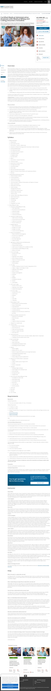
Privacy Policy (33, 688)
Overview (2, 65)
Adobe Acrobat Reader (13, 414)
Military (36, 681)
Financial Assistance (38, 682)
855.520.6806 (3, 81)
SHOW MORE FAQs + (11, 639)
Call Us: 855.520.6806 (46, 13)
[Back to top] (25, 679)
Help (35, 683)
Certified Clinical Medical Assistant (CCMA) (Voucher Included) (42, 661)
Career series (41, 35)
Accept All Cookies (10, 684)
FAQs (2, 74)
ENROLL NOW (43, 28)
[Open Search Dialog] (49, 2)
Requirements (3, 70)
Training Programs (6, 13)
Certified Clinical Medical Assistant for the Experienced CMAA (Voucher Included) (14, 663)
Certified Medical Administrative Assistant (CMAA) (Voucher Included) (28, 661)
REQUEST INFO (46, 57)
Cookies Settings (10, 687)
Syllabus (2, 67)
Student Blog (43, 681)
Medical (11, 13)
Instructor (3, 72)
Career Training (21, 681)
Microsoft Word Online (13, 413)
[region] (10, 682)
